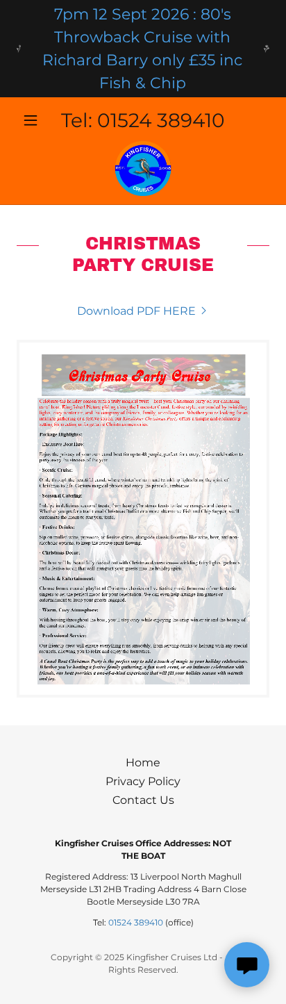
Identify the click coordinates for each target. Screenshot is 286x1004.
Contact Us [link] (143, 800)
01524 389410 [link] (161, 120)
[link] (142, 168)
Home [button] (143, 762)
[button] (36, 120)
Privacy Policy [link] (143, 781)
